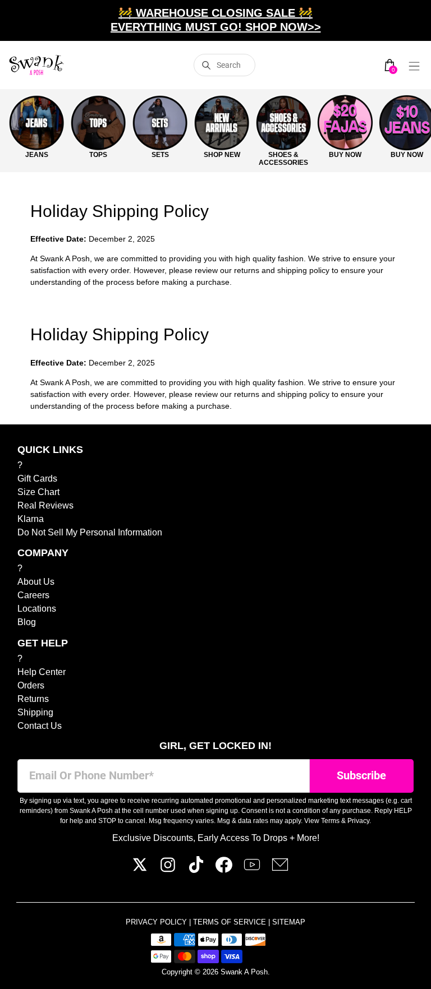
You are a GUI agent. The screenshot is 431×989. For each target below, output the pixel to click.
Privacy (358, 821)
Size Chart (38, 492)
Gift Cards (37, 478)
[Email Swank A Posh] (280, 870)
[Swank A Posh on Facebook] (224, 870)
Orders (30, 685)
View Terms (322, 821)
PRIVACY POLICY (157, 922)
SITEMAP (288, 922)
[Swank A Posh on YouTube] (252, 870)
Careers (33, 595)
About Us (35, 581)
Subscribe (361, 775)
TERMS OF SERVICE (230, 922)
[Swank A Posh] (36, 65)
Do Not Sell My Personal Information (89, 532)
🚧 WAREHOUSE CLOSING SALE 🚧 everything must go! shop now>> (216, 20)
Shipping (35, 712)
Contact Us (39, 726)
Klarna (30, 519)
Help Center (41, 672)
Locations (36, 608)
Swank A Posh (244, 972)
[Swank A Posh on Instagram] (167, 870)
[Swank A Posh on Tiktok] (195, 870)
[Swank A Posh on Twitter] (139, 870)
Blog (26, 622)
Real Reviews (45, 505)
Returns (33, 699)
